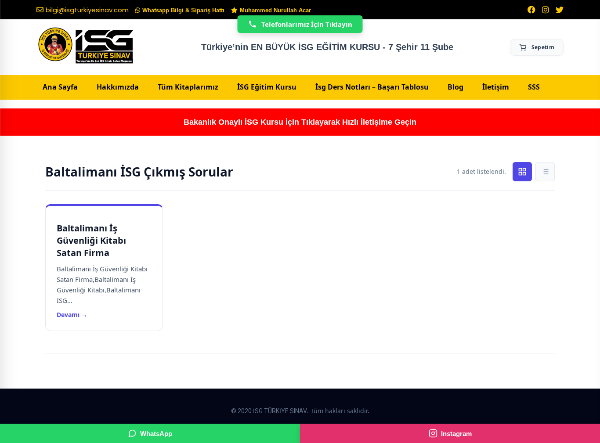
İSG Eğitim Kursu (266, 87)
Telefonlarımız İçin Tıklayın (306, 24)
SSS (534, 87)
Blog (455, 87)
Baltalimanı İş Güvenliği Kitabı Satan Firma (91, 240)
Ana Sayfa (60, 87)
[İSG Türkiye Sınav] (85, 46)
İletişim (495, 87)
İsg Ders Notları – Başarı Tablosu (372, 87)
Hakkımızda (118, 87)
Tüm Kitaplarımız (188, 87)
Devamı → (72, 314)
